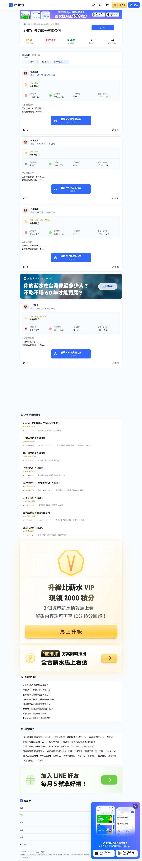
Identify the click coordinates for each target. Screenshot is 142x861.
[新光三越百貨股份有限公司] (71, 516)
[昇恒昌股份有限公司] (71, 471)
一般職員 (34, 305)
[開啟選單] (5, 5)
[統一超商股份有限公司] (71, 456)
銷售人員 (34, 140)
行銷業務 (34, 209)
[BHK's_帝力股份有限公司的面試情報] (112, 41)
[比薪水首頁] (25, 800)
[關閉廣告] (135, 806)
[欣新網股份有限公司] (71, 531)
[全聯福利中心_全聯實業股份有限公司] (71, 486)
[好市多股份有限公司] (71, 501)
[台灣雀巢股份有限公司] (71, 441)
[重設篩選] (24, 62)
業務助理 (34, 72)
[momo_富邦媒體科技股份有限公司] (71, 426)
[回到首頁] (25, 24)
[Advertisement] (71, 389)
